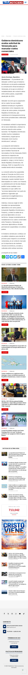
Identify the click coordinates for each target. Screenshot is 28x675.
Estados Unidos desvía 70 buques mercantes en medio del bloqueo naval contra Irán (17, 592)
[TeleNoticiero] (13, 2)
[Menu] (26, 2)
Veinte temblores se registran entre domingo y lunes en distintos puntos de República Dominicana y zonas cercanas (13, 375)
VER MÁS (14, 646)
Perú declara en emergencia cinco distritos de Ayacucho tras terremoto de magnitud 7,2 (17, 574)
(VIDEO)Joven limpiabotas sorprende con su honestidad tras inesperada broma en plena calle (13, 347)
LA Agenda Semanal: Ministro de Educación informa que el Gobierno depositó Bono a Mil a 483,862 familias (12, 287)
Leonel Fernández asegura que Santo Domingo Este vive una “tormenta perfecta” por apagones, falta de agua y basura (13, 433)
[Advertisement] (14, 20)
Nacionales (5, 54)
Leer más (5, 292)
